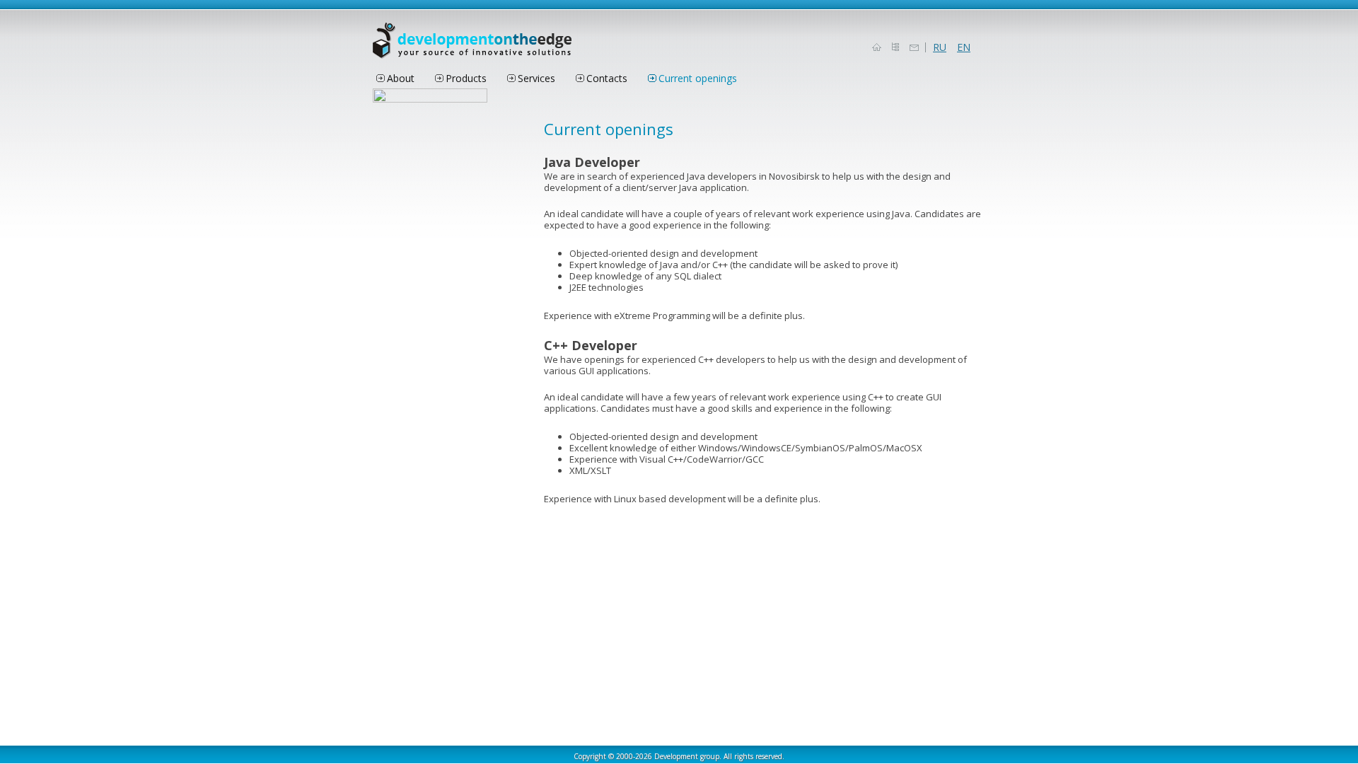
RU (939, 47)
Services (536, 78)
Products (466, 78)
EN (963, 47)
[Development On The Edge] (472, 46)
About (400, 78)
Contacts (606, 78)
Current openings (697, 78)
